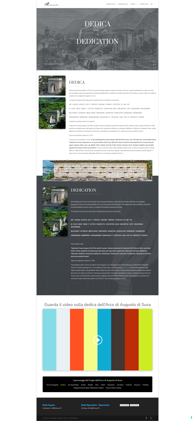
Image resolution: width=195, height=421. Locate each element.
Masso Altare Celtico (113, 388)
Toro (97, 385)
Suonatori (111, 385)
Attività (132, 4)
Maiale (90, 385)
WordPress (74, 418)
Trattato (145, 385)
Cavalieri (120, 385)
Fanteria (129, 385)
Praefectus (126, 268)
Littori (103, 385)
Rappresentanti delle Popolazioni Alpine (89, 388)
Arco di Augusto (52, 385)
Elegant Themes (57, 418)
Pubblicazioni (144, 4)
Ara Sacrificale (73, 385)
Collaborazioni (110, 4)
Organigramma (123, 4)
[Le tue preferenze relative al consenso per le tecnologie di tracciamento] (191, 417)
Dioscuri (137, 385)
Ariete (83, 385)
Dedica (63, 385)
